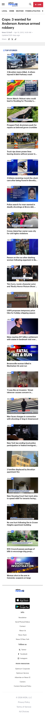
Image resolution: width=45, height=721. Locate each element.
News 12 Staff (7, 32)
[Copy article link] (15, 39)
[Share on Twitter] (12, 39)
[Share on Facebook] (9, 39)
